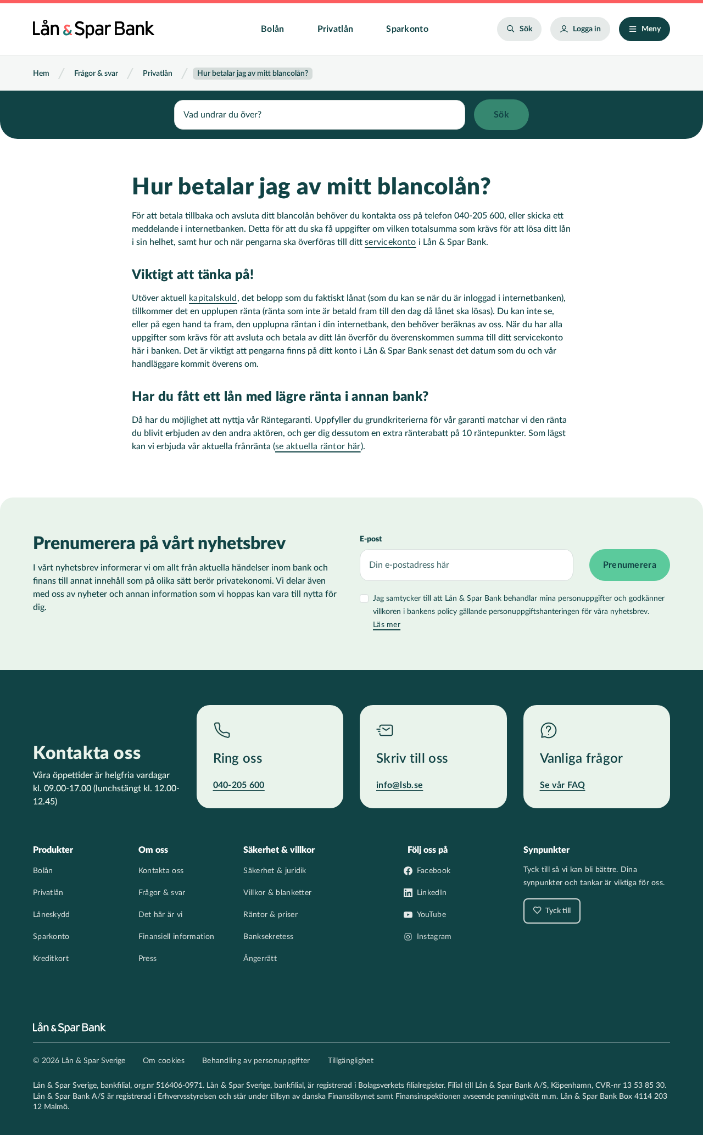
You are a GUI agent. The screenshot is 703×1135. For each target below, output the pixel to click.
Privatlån (335, 29)
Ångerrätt (260, 959)
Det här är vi (160, 915)
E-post (371, 539)
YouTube (431, 915)
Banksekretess (268, 937)
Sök (526, 29)
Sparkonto (407, 29)
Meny (651, 29)
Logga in (587, 29)
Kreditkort (51, 959)
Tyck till (557, 911)
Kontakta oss (161, 871)
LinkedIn (432, 893)
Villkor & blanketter (277, 893)
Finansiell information (176, 937)
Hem (41, 73)
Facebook (433, 871)
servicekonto (390, 242)
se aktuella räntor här (318, 446)
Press (147, 959)
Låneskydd (51, 915)
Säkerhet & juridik (274, 871)
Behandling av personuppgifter (256, 1061)
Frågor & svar (96, 73)
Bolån (272, 29)
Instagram (434, 937)
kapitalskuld (213, 298)
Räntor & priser (270, 915)
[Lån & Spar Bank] (93, 29)
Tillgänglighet (350, 1061)
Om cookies (164, 1061)
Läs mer (386, 625)
